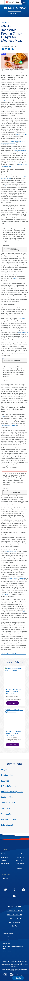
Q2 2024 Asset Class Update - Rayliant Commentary (13, 733)
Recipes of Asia (7, 797)
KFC (25, 134)
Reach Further (20, 857)
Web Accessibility (14, 922)
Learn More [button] (12, 703)
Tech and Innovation (9, 803)
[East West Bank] (13, 2)
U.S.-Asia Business (6, 22)
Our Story (4, 854)
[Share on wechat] (12, 49)
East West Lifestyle (8, 819)
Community (6, 814)
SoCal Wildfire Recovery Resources (20, 866)
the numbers (21, 318)
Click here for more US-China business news (13, 654)
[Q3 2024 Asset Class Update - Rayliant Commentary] (14, 678)
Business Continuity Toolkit (12, 791)
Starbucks (18, 134)
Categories (13, 13)
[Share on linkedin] (6, 49)
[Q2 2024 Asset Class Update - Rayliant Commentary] (14, 720)
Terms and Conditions (14, 914)
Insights (4, 769)
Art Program (5, 863)
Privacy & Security (14, 907)
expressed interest (6, 594)
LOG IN (25, 2)
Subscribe (18, 978)
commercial (15, 278)
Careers (3, 860)
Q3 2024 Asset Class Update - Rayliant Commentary (13, 691)
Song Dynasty (5, 101)
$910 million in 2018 (11, 551)
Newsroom (19, 860)
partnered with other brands (17, 578)
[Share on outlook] (9, 49)
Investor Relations (21, 854)
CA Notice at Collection (15, 910)
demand (3, 186)
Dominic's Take (7, 775)
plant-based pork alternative (9, 425)
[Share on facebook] (2, 49)
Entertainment (7, 825)
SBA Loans (5, 808)
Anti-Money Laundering (14, 918)
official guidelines (23, 332)
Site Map (14, 926)
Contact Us (4, 878)
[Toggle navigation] (2, 2)
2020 (23, 612)
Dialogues (5, 780)
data (2, 416)
